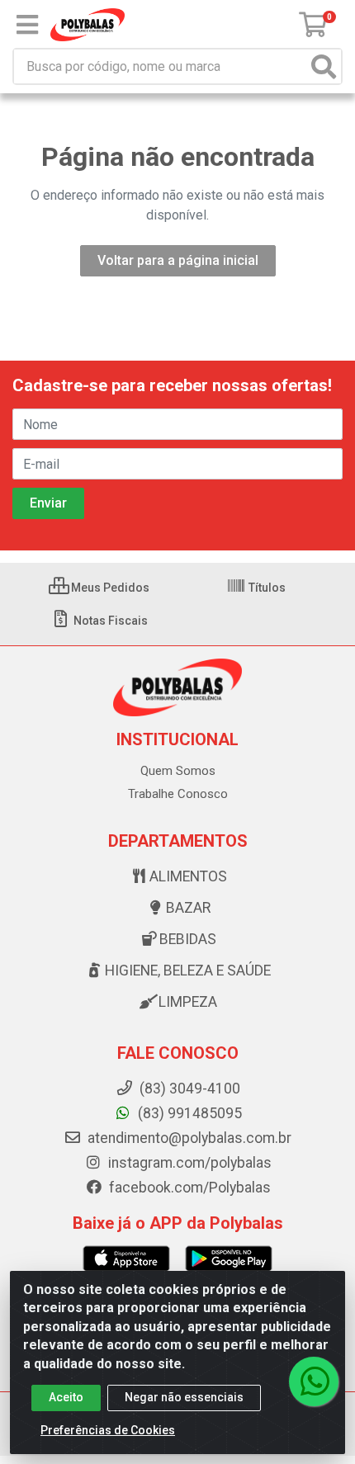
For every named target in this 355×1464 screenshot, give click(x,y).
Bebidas (187, 939)
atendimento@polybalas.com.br (187, 1138)
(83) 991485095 (188, 1113)
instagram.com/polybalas (188, 1163)
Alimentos (188, 876)
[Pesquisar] (323, 66)
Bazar (188, 908)
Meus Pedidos (109, 587)
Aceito (66, 1397)
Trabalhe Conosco (178, 793)
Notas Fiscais (109, 620)
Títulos (266, 587)
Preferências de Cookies (107, 1430)
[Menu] (27, 25)
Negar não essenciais (184, 1397)
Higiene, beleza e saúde (188, 970)
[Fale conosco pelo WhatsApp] (313, 1381)
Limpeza (188, 1002)
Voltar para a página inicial (177, 260)
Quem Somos (177, 770)
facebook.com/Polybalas (188, 1187)
